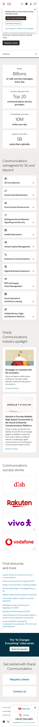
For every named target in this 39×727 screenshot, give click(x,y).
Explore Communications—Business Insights (19, 585)
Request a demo (11, 43)
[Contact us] (35, 4)
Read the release (11, 449)
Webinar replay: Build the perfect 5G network (19, 594)
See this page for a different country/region (19, 28)
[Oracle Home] (9, 3)
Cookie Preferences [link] (8, 711)
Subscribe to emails (8, 715)
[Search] (22, 4)
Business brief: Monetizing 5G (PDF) (16, 611)
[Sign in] (30, 4)
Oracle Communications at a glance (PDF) (18, 581)
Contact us (19, 691)
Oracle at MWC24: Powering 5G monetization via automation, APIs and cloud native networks (19, 624)
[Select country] (26, 4)
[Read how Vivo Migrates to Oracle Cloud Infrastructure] (19, 522)
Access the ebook (12, 388)
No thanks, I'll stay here (13, 23)
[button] (4, 4)
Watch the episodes (19, 649)
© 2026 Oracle (7, 707)
